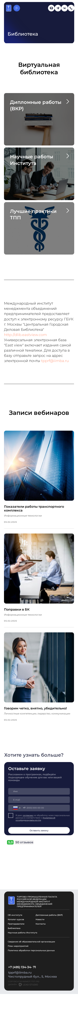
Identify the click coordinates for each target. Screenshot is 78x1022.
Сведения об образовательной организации (31, 942)
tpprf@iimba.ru (55, 361)
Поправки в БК (17, 609)
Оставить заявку (39, 830)
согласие (28, 815)
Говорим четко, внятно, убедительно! (35, 708)
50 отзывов (24, 842)
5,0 (10, 842)
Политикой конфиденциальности (35, 819)
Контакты (41, 924)
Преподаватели (16, 924)
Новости (40, 919)
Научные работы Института (22, 933)
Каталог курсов (16, 919)
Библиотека (14, 928)
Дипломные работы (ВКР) (49, 915)
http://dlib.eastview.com (25, 335)
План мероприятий (18, 946)
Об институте (15, 915)
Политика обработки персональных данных (31, 950)
